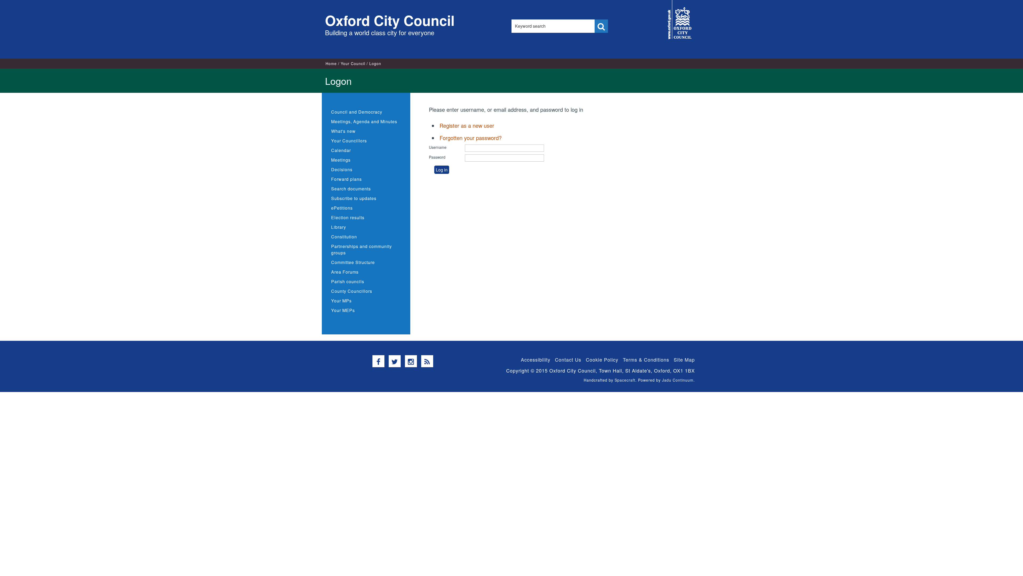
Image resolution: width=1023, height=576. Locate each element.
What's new (343, 131)
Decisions (341, 169)
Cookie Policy (602, 359)
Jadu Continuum (677, 380)
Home (331, 63)
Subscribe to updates (353, 198)
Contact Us (568, 359)
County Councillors (351, 291)
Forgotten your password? (471, 138)
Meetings (341, 160)
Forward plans (346, 179)
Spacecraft (625, 380)
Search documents (351, 189)
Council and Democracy (356, 112)
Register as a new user (467, 125)
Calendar (341, 150)
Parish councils (347, 281)
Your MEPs (343, 310)
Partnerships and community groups (361, 249)
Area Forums (345, 272)
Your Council (353, 63)
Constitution (344, 237)
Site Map (684, 359)
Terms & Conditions (646, 359)
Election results (347, 217)
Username (437, 147)
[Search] (601, 26)
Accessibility (535, 359)
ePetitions (342, 208)
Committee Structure (353, 262)
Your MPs (341, 301)
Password (437, 157)
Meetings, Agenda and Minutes (364, 121)
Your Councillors (349, 141)
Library (338, 227)
